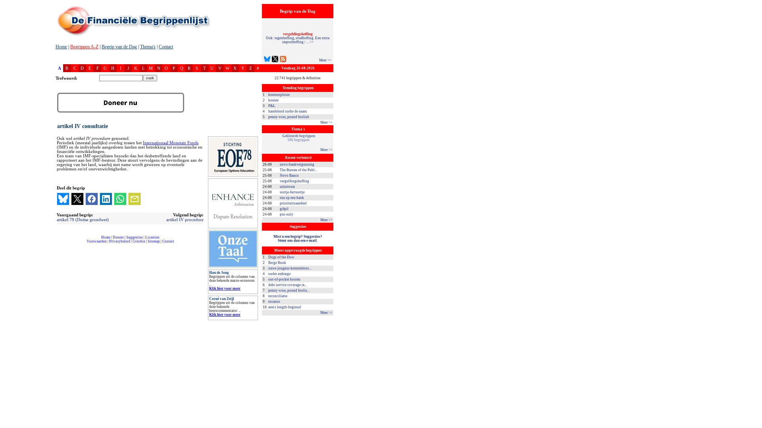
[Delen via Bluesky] (63, 199)
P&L (271, 106)
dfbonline (754, 426)
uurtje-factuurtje (292, 192)
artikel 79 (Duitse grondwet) (83, 219)
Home (61, 47)
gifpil (284, 209)
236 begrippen (298, 138)
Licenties (152, 237)
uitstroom (287, 187)
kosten (273, 100)
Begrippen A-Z (84, 47)
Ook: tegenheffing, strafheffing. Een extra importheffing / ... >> (297, 38)
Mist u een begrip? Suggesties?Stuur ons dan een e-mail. (297, 239)
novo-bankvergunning (297, 164)
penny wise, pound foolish (288, 117)
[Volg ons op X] (275, 60)
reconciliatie (277, 296)
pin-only (286, 214)
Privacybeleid (119, 241)
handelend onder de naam (287, 111)
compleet (60, 244)
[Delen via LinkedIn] (106, 199)
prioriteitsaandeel (293, 203)
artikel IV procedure (185, 219)
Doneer (118, 237)
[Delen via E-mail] (134, 199)
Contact (166, 47)
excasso (274, 302)
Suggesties (134, 237)
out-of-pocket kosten (284, 279)
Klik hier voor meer (225, 288)
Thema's (148, 47)
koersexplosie (279, 95)
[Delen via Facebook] (91, 199)
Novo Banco (289, 176)
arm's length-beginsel (284, 307)
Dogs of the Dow (281, 257)
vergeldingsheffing (294, 181)
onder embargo (279, 274)
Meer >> (325, 60)
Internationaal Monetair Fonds (170, 143)
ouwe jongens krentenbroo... (290, 268)
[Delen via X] (77, 199)
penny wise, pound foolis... (289, 290)
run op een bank (292, 198)
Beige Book (277, 263)
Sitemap (154, 241)
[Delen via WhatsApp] (120, 199)
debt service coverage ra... (287, 285)
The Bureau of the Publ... (298, 170)
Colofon (139, 241)
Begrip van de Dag (119, 47)
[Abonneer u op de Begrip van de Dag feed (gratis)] (283, 60)
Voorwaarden (97, 241)
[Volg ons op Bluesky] (267, 60)
